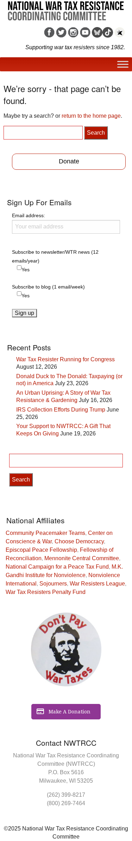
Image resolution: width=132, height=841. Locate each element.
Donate (69, 161)
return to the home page (91, 116)
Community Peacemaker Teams (45, 533)
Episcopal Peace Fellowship (41, 550)
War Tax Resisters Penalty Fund (46, 592)
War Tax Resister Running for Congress (65, 359)
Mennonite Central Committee (81, 558)
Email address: (28, 215)
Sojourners (53, 584)
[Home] (66, 8)
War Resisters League (97, 584)
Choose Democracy (79, 541)
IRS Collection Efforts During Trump (60, 410)
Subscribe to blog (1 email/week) (48, 287)
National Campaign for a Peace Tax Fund (57, 567)
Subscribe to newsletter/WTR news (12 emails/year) (55, 256)
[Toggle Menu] (122, 64)
